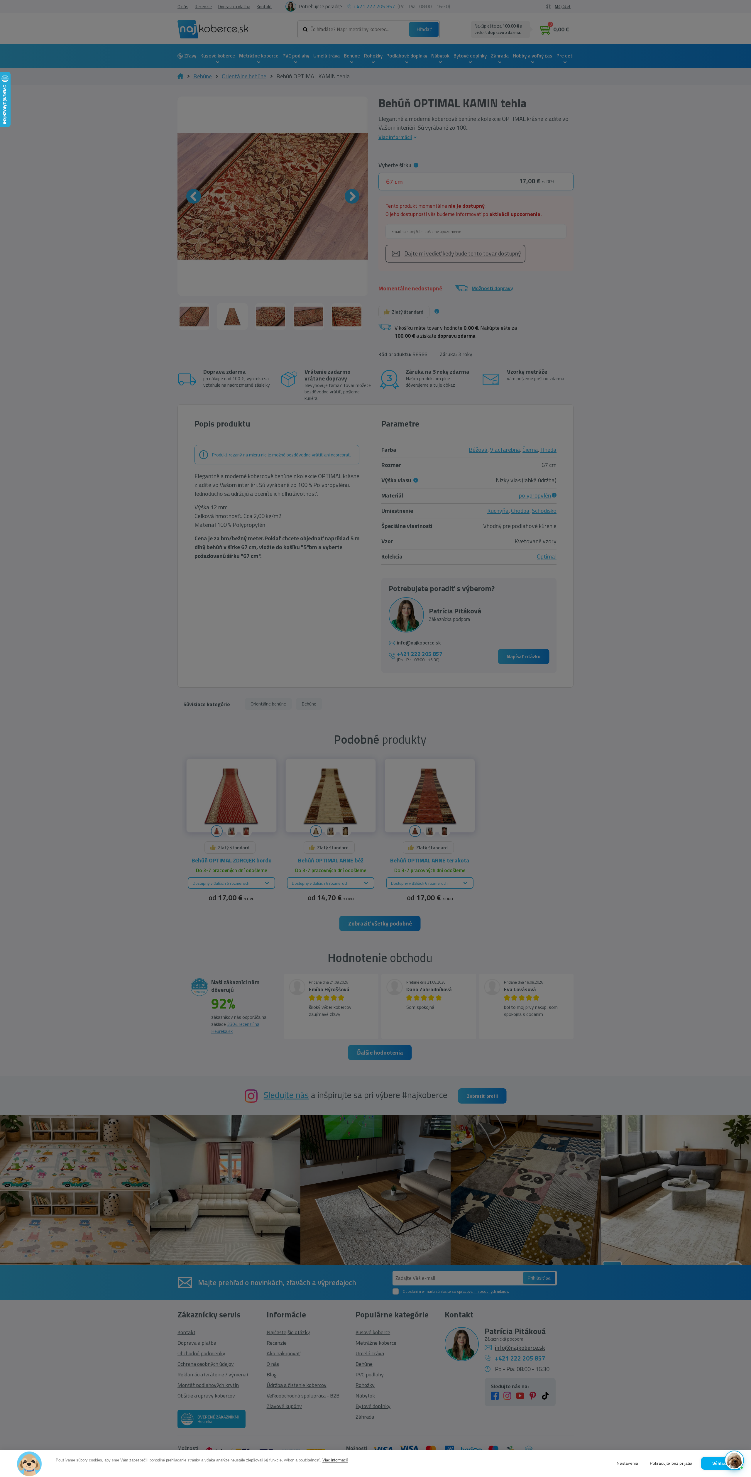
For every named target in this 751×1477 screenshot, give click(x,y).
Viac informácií (335, 1460)
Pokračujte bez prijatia (671, 1463)
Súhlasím (721, 1463)
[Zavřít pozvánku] (737, 1386)
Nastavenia (627, 1463)
